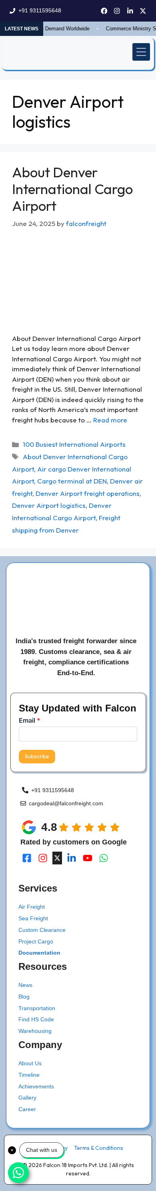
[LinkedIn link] (130, 11)
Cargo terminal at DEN (72, 481)
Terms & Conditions (98, 1147)
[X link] (143, 11)
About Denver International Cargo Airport (72, 188)
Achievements (36, 1086)
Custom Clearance (42, 930)
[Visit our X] (57, 858)
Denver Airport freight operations (88, 493)
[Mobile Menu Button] (141, 52)
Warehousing (35, 1031)
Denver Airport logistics (49, 505)
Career (27, 1109)
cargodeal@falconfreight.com (66, 803)
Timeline (29, 1075)
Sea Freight (33, 918)
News (25, 985)
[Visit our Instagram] (42, 858)
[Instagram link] (117, 11)
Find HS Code (36, 1019)
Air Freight (31, 907)
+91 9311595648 (39, 10)
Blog (24, 996)
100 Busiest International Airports (74, 444)
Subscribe (37, 756)
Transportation (36, 1008)
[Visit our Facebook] (26, 858)
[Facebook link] (104, 11)
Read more (110, 420)
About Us (30, 1063)
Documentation (39, 952)
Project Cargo (35, 941)
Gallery (27, 1097)
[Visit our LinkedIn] (71, 858)
